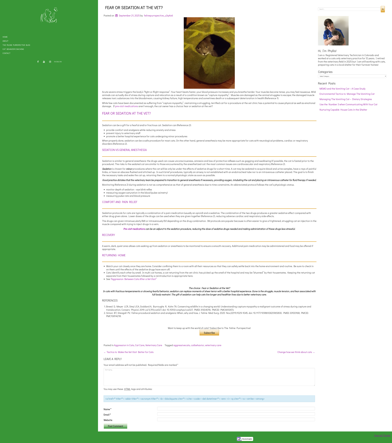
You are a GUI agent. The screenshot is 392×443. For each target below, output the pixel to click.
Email (107, 414)
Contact (6, 53)
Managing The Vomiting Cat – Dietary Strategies (346, 99)
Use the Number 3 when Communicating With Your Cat (348, 104)
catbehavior (197, 345)
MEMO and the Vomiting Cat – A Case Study (342, 88)
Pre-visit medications (134, 228)
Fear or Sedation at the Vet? (134, 7)
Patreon (58, 62)
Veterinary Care (153, 345)
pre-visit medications (126, 106)
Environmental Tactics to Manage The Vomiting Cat (347, 93)
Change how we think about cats (296, 352)
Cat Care (139, 345)
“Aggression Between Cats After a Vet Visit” (134, 279)
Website (108, 420)
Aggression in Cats (124, 345)
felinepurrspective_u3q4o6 (158, 15)
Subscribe (209, 332)
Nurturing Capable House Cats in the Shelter (343, 109)
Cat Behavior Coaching (13, 49)
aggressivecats (181, 345)
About (5, 41)
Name (107, 409)
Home (5, 37)
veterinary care (213, 345)
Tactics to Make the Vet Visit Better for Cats (129, 352)
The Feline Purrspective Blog (16, 45)
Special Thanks (382, 435)
